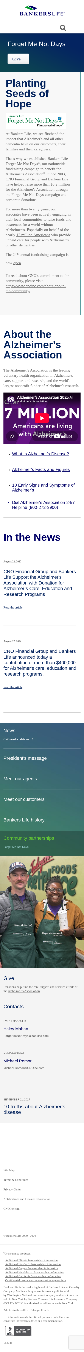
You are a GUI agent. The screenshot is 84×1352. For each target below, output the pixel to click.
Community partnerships (28, 838)
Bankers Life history (24, 820)
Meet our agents (20, 778)
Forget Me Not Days (16, 846)
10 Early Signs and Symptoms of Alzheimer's (43, 487)
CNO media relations (16, 739)
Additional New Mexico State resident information (34, 1272)
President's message (25, 758)
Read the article (12, 607)
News (9, 730)
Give (17, 59)
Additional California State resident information (33, 1276)
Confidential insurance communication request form (35, 1280)
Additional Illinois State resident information (31, 1260)
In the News (32, 537)
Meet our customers (24, 799)
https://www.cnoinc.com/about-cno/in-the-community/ (36, 288)
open (17, 263)
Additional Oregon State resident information (31, 1268)
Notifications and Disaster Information (26, 1199)
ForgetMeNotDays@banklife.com (26, 1035)
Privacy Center (12, 1189)
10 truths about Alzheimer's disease (34, 1109)
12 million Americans (33, 235)
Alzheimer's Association (29, 370)
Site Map (8, 1170)
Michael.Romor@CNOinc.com (23, 1068)
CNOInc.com (11, 1208)
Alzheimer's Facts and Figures (41, 469)
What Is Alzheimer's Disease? (40, 453)
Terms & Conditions (15, 1179)
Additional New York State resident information (33, 1264)
